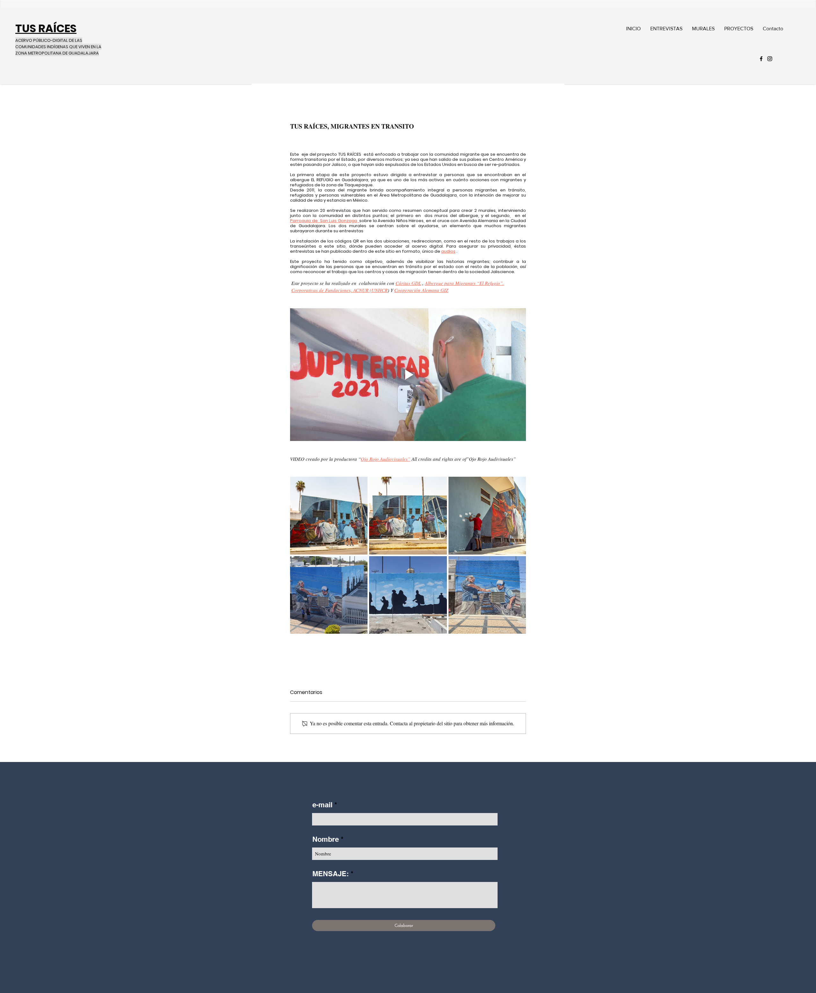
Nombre (325, 839)
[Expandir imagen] (329, 515)
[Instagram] (770, 59)
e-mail (322, 804)
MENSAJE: (330, 873)
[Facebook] (761, 59)
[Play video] (408, 374)
